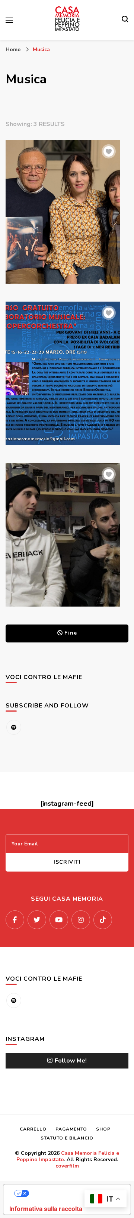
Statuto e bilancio (67, 1138)
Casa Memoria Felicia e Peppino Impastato (67, 1156)
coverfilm (67, 1165)
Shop (103, 1129)
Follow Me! (71, 1061)
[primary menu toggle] (9, 20)
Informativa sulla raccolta (45, 1208)
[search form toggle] (125, 20)
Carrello (33, 1129)
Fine (70, 632)
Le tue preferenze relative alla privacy (75, 1193)
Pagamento (71, 1129)
